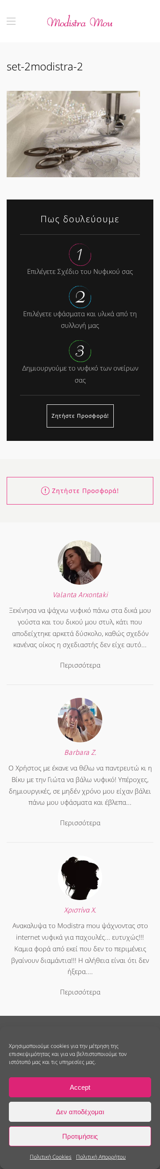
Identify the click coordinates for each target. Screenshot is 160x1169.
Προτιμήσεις (80, 1136)
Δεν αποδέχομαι (80, 1112)
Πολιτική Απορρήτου (101, 1157)
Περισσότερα (80, 664)
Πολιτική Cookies (51, 1157)
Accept (80, 1087)
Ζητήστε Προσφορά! (80, 416)
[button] (11, 21)
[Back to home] (80, 21)
